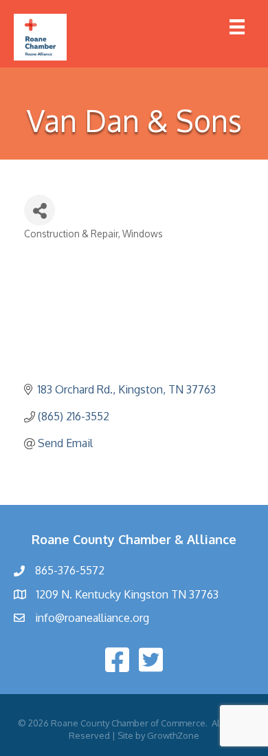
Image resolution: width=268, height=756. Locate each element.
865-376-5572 (69, 570)
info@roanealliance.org (92, 618)
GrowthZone (173, 735)
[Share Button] (39, 210)
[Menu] (237, 27)
